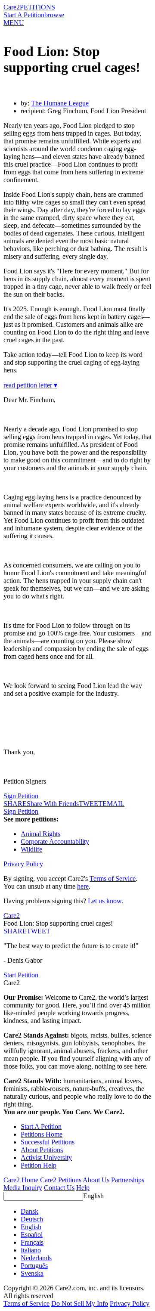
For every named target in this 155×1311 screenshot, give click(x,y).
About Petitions (42, 1149)
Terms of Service (113, 878)
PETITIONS (37, 7)
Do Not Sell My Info (79, 1303)
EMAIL (113, 803)
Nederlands (36, 1257)
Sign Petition (20, 796)
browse (54, 15)
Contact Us (59, 1187)
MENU (13, 22)
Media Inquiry (22, 1187)
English (93, 1195)
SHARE (15, 931)
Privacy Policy (23, 864)
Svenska (32, 1273)
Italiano (31, 1250)
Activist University (46, 1157)
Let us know (104, 901)
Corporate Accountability (55, 841)
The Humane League (60, 103)
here (83, 886)
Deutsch (32, 1219)
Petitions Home (41, 1134)
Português (34, 1265)
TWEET (90, 803)
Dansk (29, 1211)
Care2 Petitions (60, 1180)
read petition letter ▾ (30, 385)
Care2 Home (20, 1180)
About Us (96, 1180)
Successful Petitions (47, 1142)
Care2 (11, 7)
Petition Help (38, 1165)
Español (32, 1234)
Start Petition (20, 975)
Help (83, 1187)
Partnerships (127, 1180)
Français (32, 1242)
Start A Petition (23, 15)
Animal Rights (40, 833)
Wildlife (31, 849)
